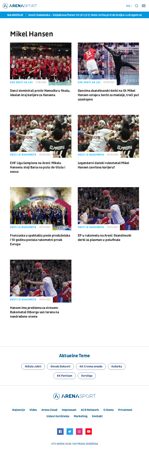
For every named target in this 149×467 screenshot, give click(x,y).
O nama (108, 410)
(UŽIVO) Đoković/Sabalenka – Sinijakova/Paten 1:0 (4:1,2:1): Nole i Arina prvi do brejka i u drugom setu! (74, 15)
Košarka (116, 366)
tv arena (59, 443)
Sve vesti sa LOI (21, 82)
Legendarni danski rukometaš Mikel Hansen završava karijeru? (103, 165)
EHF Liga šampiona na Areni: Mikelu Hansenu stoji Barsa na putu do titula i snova (37, 167)
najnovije (18, 410)
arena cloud (49, 410)
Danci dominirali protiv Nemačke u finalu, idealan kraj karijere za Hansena (40, 93)
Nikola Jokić (33, 366)
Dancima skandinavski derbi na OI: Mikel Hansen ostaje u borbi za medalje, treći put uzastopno (108, 95)
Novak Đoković (61, 366)
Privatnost (125, 410)
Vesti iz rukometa (23, 154)
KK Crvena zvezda (91, 366)
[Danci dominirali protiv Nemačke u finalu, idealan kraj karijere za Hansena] (40, 64)
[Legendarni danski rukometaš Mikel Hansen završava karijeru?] (108, 136)
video (33, 410)
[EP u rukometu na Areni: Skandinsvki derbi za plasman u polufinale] (108, 208)
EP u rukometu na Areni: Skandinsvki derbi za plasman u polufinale (104, 238)
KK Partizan (64, 376)
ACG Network (90, 410)
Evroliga (86, 376)
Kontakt (97, 416)
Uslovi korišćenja (58, 416)
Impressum (69, 410)
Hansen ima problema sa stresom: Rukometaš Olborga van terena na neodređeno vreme (34, 312)
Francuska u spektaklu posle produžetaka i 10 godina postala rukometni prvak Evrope (40, 240)
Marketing (80, 416)
